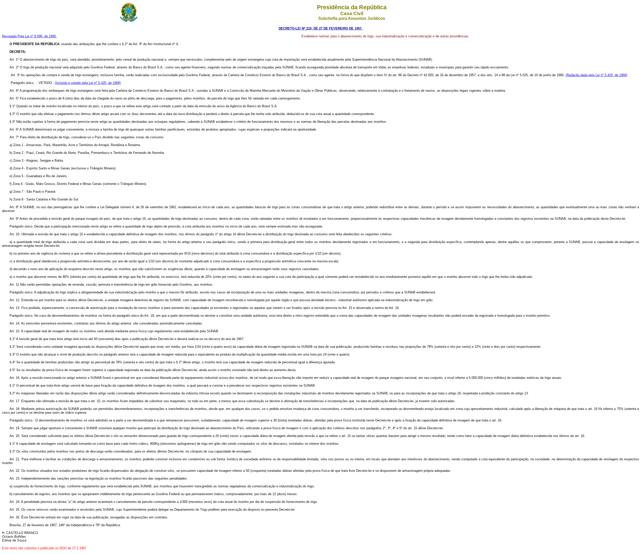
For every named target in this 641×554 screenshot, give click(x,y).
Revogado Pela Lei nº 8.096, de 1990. (29, 36)
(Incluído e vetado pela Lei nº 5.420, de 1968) (88, 83)
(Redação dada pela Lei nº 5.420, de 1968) (596, 75)
